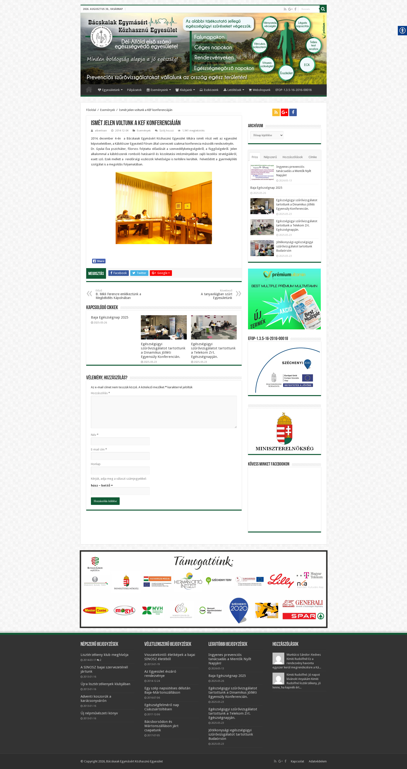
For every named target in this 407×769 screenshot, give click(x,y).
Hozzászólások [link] (293, 157)
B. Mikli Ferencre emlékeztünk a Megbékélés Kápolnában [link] (118, 294)
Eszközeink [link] (211, 90)
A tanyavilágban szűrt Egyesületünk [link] (216, 294)
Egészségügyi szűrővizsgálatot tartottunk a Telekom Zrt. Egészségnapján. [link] (213, 350)
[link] (285, 9)
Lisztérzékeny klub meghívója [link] (104, 655)
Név (94, 435)
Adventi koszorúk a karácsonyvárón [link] (96, 698)
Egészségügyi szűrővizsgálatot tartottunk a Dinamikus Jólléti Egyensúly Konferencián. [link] (163, 350)
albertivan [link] (101, 130)
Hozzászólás (100, 393)
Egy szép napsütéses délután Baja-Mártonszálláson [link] (167, 690)
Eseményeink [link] (159, 90)
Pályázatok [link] (134, 90)
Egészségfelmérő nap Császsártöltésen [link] (161, 707)
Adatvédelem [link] (318, 761)
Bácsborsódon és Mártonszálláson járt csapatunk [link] (161, 726)
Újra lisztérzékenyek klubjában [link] (105, 684)
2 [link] (100, 660)
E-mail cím (99, 449)
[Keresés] (323, 8)
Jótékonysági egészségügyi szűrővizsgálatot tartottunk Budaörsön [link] (294, 246)
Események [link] (107, 110)
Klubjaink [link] (186, 90)
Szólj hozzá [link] (166, 130)
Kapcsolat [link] (297, 761)
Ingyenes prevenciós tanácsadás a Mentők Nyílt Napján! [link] (293, 171)
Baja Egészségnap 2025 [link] (109, 317)
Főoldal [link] (89, 89)
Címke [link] (313, 157)
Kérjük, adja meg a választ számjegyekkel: (119, 478)
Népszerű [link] (270, 157)
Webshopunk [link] (261, 90)
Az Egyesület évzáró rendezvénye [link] (160, 673)
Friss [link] (255, 157)
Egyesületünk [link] (111, 90)
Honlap (96, 464)
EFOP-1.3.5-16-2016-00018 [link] (294, 90)
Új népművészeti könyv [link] (99, 713)
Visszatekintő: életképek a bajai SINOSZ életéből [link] (169, 657)
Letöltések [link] (234, 90)
